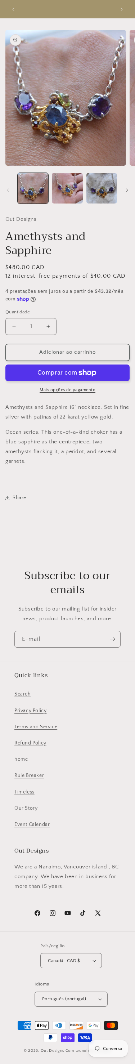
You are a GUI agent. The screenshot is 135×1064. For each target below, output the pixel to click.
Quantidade (17, 311)
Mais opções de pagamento (67, 390)
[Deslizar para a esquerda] (8, 190)
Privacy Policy (30, 711)
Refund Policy (30, 743)
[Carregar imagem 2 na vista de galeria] (67, 188)
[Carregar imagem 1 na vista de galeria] (33, 188)
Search (22, 694)
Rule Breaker (29, 775)
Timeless (24, 792)
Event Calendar (32, 824)
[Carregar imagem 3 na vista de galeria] (101, 188)
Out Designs (52, 1051)
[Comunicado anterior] (13, 9)
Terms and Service (35, 727)
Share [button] (19, 498)
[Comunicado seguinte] (122, 9)
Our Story (25, 808)
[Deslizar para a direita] (127, 190)
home (21, 759)
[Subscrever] (112, 639)
